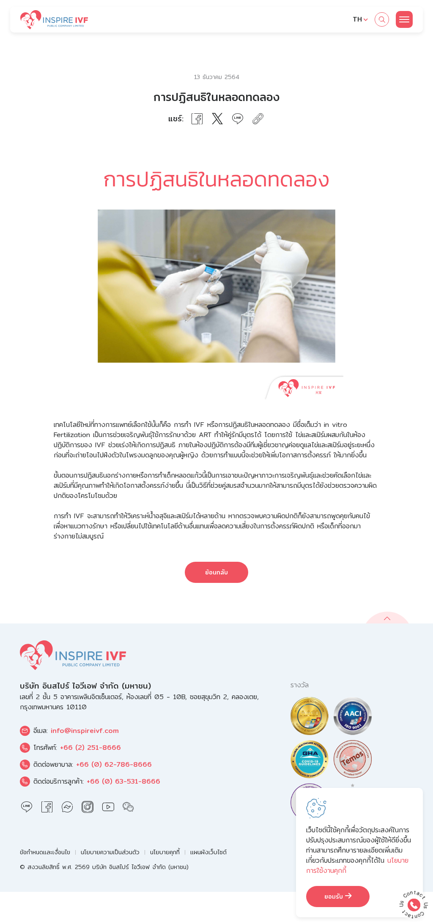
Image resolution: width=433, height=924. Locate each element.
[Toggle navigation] (404, 19)
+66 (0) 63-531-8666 (123, 781)
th (357, 19)
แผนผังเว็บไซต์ (208, 852)
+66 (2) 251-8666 (90, 747)
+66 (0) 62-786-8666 (114, 764)
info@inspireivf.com (85, 730)
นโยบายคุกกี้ (165, 852)
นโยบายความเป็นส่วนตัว (110, 852)
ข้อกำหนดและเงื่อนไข (45, 852)
